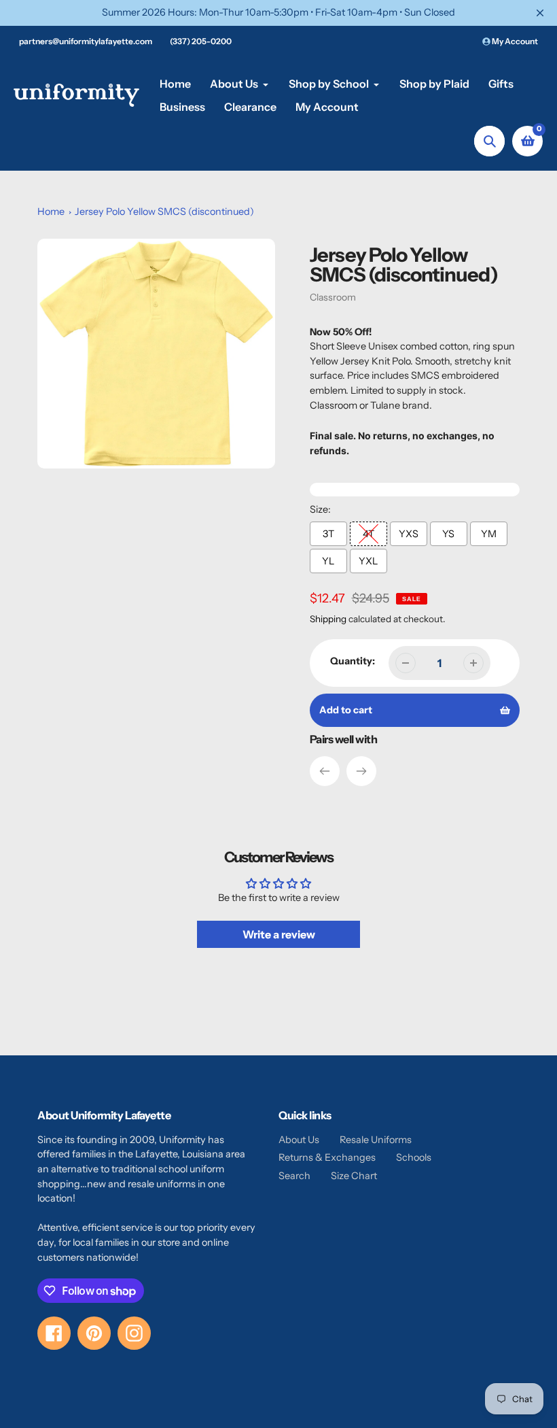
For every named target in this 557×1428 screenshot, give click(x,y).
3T (328, 534)
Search (294, 1176)
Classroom (333, 297)
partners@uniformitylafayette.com (85, 41)
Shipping (328, 618)
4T (368, 534)
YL (328, 561)
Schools (413, 1157)
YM (489, 534)
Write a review (278, 934)
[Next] (361, 771)
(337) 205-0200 (201, 41)
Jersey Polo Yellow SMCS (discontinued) (164, 211)
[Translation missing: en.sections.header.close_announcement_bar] (540, 13)
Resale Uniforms (376, 1140)
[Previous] (325, 771)
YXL (368, 561)
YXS (408, 534)
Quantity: (352, 661)
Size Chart (354, 1176)
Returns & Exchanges (327, 1157)
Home (51, 211)
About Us (298, 1140)
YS (448, 534)
